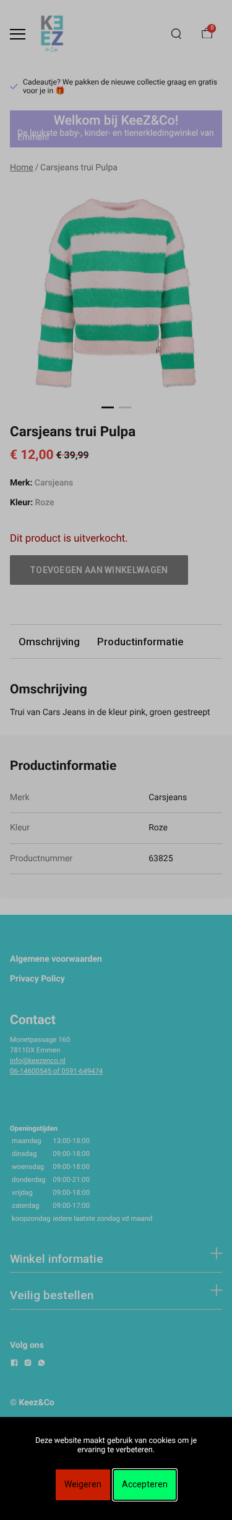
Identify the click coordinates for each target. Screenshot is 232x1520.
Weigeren (82, 1484)
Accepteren (145, 1484)
